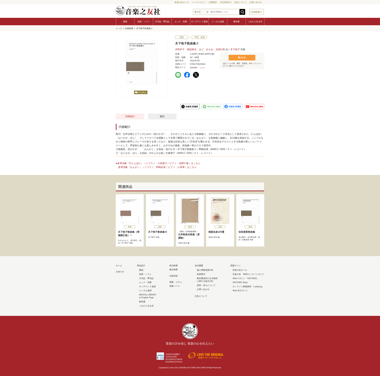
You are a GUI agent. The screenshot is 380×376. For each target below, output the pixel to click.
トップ (119, 28)
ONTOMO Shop (240, 282)
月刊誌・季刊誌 (162, 21)
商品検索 (173, 265)
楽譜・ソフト (143, 21)
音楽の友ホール (181, 2)
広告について (240, 2)
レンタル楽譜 (218, 21)
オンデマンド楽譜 (199, 21)
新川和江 (134, 240)
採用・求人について (206, 285)
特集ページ (174, 286)
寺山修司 (242, 237)
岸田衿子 (180, 49)
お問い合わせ (255, 2)
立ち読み (142, 92)
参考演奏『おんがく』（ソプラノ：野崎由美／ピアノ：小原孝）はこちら (157, 167)
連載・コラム (175, 282)
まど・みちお (206, 49)
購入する (242, 57)
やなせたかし (123, 240)
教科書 (236, 21)
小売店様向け (225, 2)
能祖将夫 (192, 49)
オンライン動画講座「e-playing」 (248, 286)
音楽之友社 (182, 243)
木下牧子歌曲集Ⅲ (157, 232)
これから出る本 (255, 21)
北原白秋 (220, 49)
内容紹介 (130, 116)
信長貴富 (245, 240)
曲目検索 (173, 269)
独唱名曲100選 (216, 232)
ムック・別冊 (181, 21)
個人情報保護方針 (205, 270)
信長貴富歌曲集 (247, 232)
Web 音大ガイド (240, 290)
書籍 (125, 21)
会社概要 (199, 265)
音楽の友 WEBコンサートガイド (248, 274)
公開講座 (213, 2)
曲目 (162, 116)
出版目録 (173, 276)
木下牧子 (235, 49)
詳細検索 (255, 12)
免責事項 (201, 274)
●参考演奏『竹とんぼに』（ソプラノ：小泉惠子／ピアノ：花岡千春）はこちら (158, 163)
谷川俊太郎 (251, 237)
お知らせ (120, 271)
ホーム (119, 265)
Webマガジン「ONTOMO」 (246, 278)
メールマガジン (198, 2)
